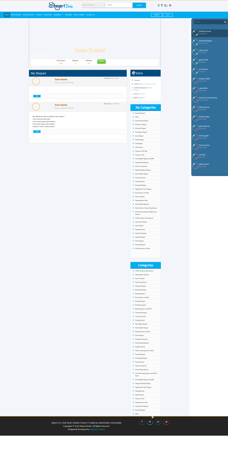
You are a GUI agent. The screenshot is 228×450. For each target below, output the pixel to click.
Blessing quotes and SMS (143, 309)
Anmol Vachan (140, 196)
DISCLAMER (116, 423)
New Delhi (142, 94)
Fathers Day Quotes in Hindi (144, 350)
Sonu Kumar (61, 79)
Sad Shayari (139, 143)
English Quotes (140, 229)
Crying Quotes (140, 181)
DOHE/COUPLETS (28, 15)
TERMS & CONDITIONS (99, 423)
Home (57, 83)
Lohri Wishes (139, 226)
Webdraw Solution (97, 429)
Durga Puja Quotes (141, 339)
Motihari (141, 98)
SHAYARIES (58, 15)
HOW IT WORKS (79, 15)
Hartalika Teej (139, 391)
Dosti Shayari (139, 241)
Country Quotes (140, 178)
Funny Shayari (139, 362)
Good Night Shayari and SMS (144, 159)
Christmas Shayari (141, 222)
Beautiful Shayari (140, 185)
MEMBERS (68, 15)
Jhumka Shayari (140, 237)
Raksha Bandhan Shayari (143, 170)
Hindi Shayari (139, 140)
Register (157, 15)
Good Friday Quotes (141, 369)
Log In (168, 15)
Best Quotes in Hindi (142, 193)
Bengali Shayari (140, 294)
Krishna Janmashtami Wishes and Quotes (146, 213)
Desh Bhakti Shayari (141, 174)
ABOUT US (56, 423)
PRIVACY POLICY (80, 423)
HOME (7, 15)
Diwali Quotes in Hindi (142, 248)
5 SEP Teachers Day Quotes (144, 218)
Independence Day (141, 200)
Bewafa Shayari (140, 113)
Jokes (137, 117)
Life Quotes (139, 147)
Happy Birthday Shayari (142, 383)
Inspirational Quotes (142, 162)
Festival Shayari (140, 245)
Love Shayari (139, 136)
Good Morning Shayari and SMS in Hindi (146, 375)
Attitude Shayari (140, 128)
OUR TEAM (67, 423)
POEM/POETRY (16, 15)
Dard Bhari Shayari (141, 324)
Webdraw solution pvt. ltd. (147, 84)
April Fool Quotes (141, 233)
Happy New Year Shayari (143, 189)
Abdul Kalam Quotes (142, 275)
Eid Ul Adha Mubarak (142, 204)
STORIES (39, 15)
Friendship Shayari (141, 132)
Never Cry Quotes (141, 166)
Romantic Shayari (141, 124)
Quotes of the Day (67, 83)
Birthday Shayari (140, 305)
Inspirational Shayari (141, 121)
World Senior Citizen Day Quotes (146, 208)
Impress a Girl (139, 155)
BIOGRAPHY (48, 15)
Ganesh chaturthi (141, 366)
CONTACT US (90, 15)
